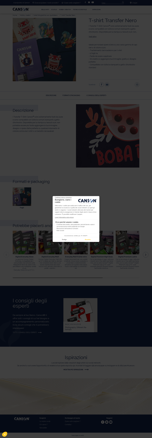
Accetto (88, 239)
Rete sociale (60, 230)
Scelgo (64, 239)
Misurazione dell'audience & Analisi (67, 228)
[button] (4, 434)
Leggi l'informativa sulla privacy (64, 217)
